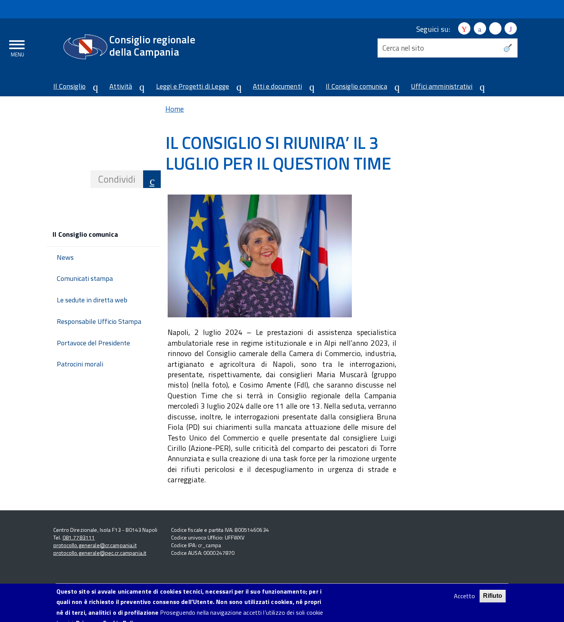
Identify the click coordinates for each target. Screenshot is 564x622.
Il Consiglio (69, 86)
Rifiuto (492, 595)
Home (174, 108)
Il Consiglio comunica (356, 86)
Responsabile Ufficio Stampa (99, 321)
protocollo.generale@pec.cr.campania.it (99, 553)
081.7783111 (79, 537)
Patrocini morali (80, 364)
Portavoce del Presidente (93, 343)
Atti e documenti (277, 86)
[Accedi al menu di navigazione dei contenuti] (17, 47)
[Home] (85, 46)
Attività (120, 86)
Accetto (464, 596)
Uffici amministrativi (442, 86)
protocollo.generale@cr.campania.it (95, 545)
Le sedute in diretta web (92, 300)
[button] (92, 87)
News (65, 257)
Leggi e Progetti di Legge (192, 86)
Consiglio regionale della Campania (152, 45)
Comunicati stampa (85, 278)
